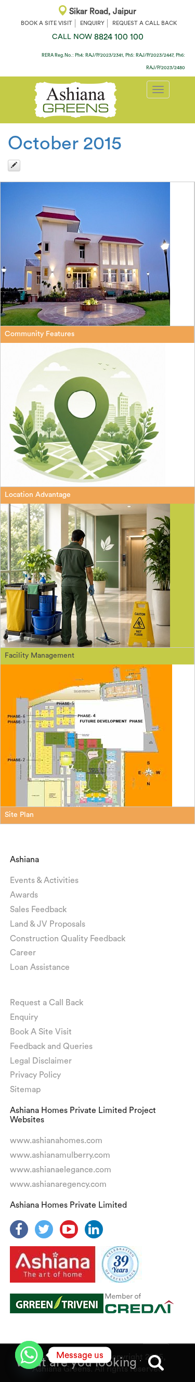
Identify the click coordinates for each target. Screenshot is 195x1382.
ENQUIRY (92, 23)
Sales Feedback (38, 909)
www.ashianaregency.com (58, 1184)
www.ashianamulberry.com (60, 1155)
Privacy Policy (35, 1075)
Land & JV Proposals (47, 924)
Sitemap (25, 1089)
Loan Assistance (40, 967)
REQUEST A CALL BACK (144, 23)
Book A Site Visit (41, 1032)
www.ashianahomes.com (56, 1140)
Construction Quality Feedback (67, 939)
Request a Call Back (46, 1003)
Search (156, 1362)
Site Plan (19, 814)
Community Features (39, 334)
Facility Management (39, 655)
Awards (24, 895)
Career (23, 953)
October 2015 (65, 143)
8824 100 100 (98, 37)
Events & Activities (44, 880)
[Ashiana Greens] (75, 98)
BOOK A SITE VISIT (46, 23)
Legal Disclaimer (41, 1061)
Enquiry (24, 1017)
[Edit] (14, 165)
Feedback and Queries (51, 1046)
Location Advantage (38, 494)
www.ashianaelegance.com (60, 1170)
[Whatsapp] (29, 1355)
